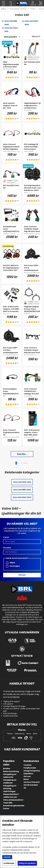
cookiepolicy (27, 841)
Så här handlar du (31, 786)
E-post (6, 537)
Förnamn (7, 548)
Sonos (6, 808)
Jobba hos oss (10, 797)
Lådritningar (9, 791)
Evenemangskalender (13, 805)
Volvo (32, 9)
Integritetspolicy (32, 770)
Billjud (3, 9)
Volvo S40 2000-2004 (32, 23)
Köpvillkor (28, 773)
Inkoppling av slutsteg (9, 787)
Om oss (27, 776)
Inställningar (9, 863)
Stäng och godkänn (27, 863)
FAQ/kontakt (30, 768)
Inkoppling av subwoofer (9, 775)
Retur (26, 779)
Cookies (27, 765)
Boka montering (11, 771)
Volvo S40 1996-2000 (11, 23)
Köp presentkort (11, 794)
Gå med (22, 575)
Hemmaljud (14, 566)
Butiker (6, 768)
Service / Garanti (32, 782)
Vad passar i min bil (18, 9)
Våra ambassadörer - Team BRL (13, 801)
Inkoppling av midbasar (9, 781)
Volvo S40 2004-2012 (11, 29)
